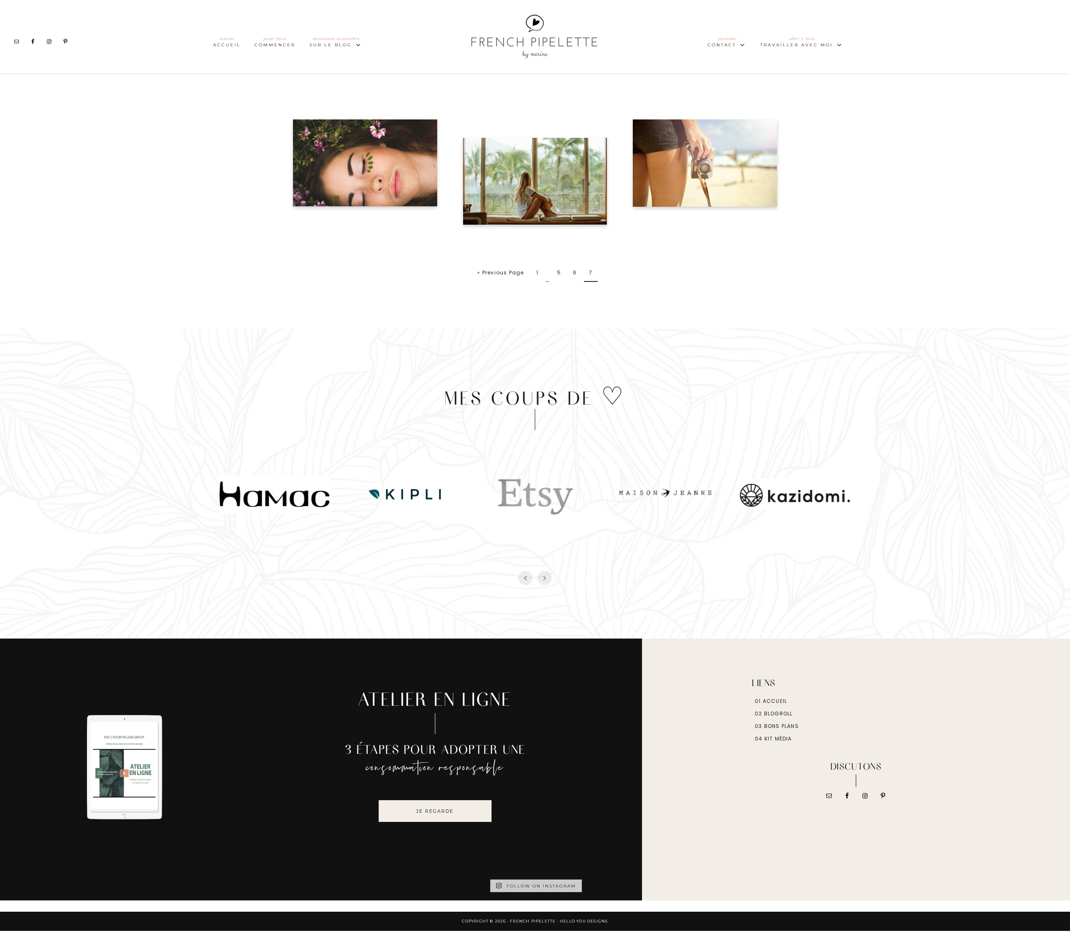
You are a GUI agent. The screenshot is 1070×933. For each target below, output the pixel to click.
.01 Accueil (770, 701)
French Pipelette (535, 36)
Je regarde (434, 811)
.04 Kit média (772, 738)
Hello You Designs (584, 921)
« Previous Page (500, 272)
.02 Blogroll (772, 713)
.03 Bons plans (776, 726)
